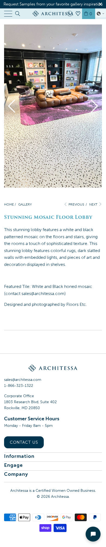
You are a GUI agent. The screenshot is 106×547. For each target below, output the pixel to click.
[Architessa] (53, 13)
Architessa (60, 496)
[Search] (17, 13)
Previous (76, 204)
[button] (100, 13)
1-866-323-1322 (18, 385)
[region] (53, 4)
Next (93, 204)
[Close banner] (100, 4)
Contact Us (24, 442)
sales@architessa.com (22, 379)
